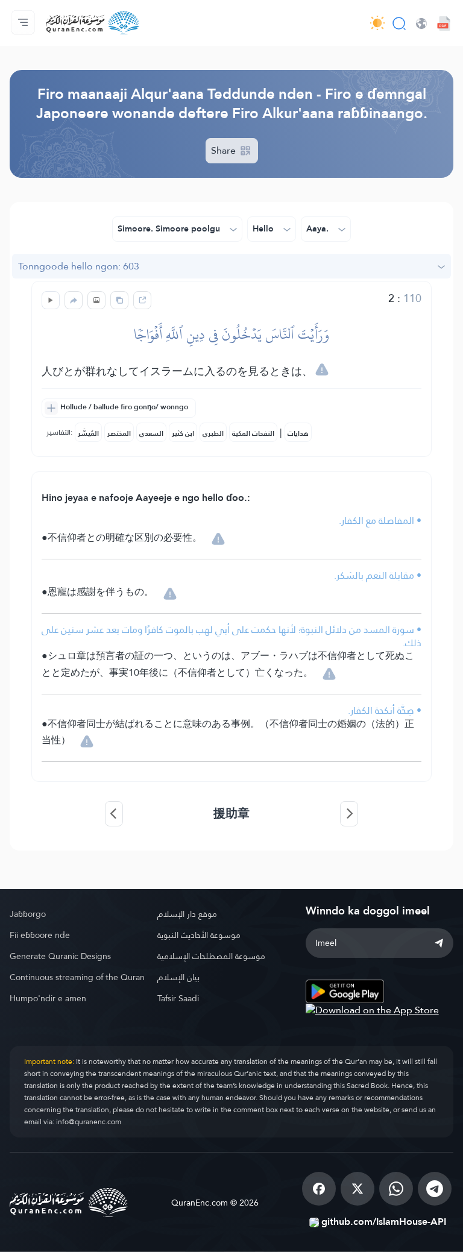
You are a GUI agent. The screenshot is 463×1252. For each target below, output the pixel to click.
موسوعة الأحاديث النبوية (199, 935)
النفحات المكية (253, 433)
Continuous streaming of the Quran (77, 977)
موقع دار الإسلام (187, 914)
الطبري (213, 433)
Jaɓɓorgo (28, 914)
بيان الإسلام (178, 977)
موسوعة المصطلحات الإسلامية (211, 956)
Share (224, 150)
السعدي (151, 433)
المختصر (119, 433)
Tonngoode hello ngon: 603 (78, 266)
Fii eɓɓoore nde (40, 935)
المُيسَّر (88, 433)
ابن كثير (183, 433)
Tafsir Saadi (178, 998)
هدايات (298, 433)
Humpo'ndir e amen (48, 998)
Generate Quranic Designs (60, 956)
